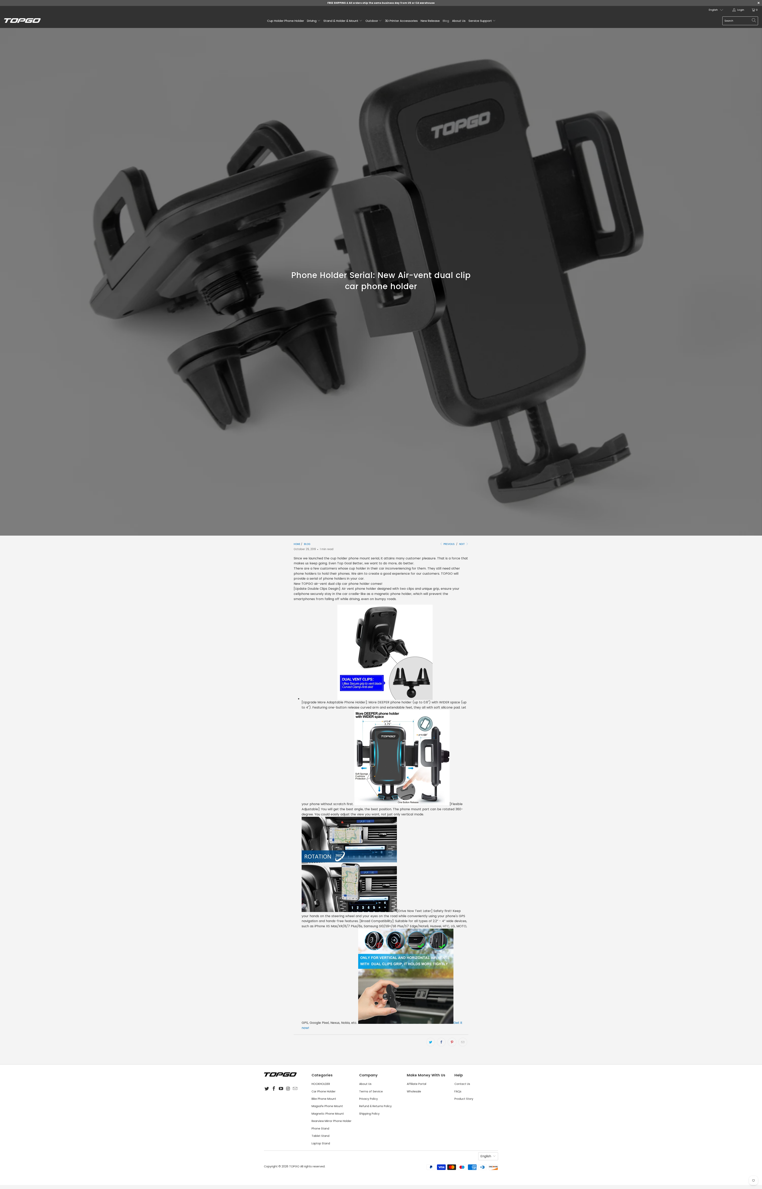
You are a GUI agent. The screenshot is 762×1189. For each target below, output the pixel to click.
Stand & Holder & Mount (341, 21)
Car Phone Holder (324, 1091)
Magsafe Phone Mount (327, 1106)
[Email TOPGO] (295, 1088)
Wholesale (414, 1091)
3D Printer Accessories (401, 21)
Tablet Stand (320, 1136)
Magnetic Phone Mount (328, 1114)
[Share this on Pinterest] (452, 1042)
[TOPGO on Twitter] (267, 1088)
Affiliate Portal (416, 1084)
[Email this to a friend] (462, 1042)
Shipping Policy (369, 1114)
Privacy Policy (368, 1099)
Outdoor (372, 21)
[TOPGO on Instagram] (288, 1088)
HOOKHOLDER (321, 1084)
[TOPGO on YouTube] (281, 1088)
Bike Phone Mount (324, 1099)
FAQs (457, 1091)
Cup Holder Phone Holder (285, 21)
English (713, 10)
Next (462, 544)
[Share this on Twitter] (430, 1042)
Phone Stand (320, 1129)
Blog (446, 21)
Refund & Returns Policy (375, 1106)
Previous (449, 544)
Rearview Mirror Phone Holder (331, 1121)
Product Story (463, 1099)
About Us (459, 21)
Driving (312, 21)
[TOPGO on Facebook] (274, 1088)
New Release (430, 21)
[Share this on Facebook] (441, 1042)
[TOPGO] (22, 20)
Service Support (481, 21)
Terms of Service (371, 1091)
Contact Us (462, 1084)
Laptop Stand (321, 1143)
